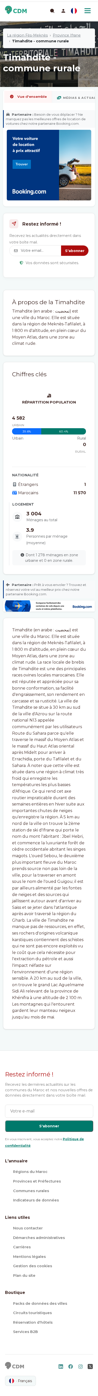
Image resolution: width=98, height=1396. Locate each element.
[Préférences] (74, 11)
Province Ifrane (67, 35)
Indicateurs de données (36, 1200)
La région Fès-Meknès (27, 35)
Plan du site (24, 1275)
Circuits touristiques (32, 1313)
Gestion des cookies (32, 1266)
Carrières (22, 1247)
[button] (63, 11)
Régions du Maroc (30, 1171)
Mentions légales (29, 1256)
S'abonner (74, 251)
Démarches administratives (39, 1237)
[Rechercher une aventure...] (52, 10)
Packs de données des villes (40, 1303)
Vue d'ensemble (32, 97)
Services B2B (25, 1331)
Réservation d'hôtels (33, 1322)
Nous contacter (28, 1228)
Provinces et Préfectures (37, 1181)
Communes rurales (31, 1191)
